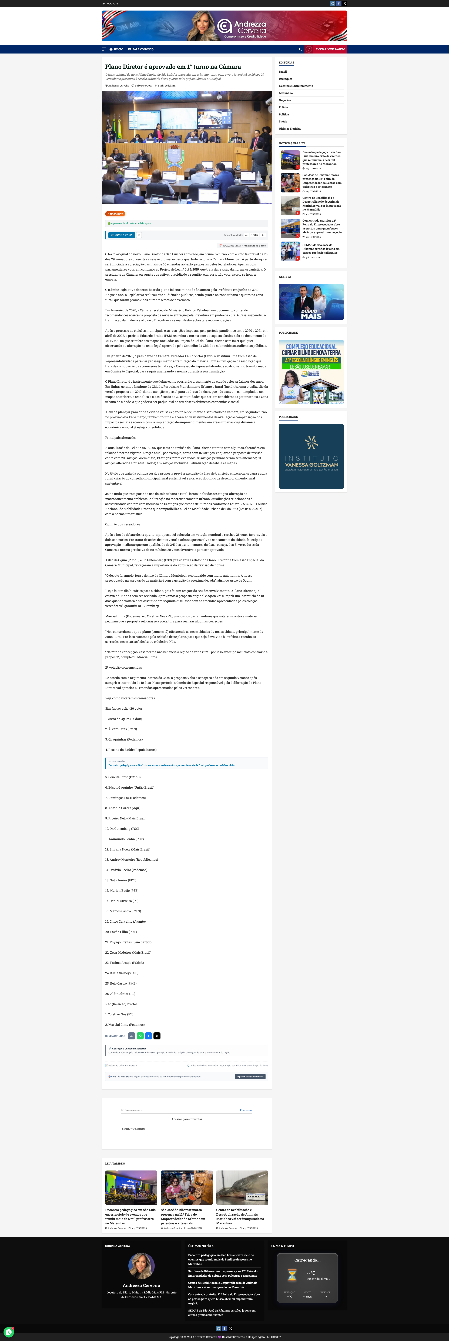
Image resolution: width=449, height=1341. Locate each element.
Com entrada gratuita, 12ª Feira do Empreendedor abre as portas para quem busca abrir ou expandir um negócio (290, 228)
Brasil (283, 72)
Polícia (283, 107)
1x (139, 235)
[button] (104, 49)
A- (246, 235)
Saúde (283, 121)
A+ (263, 235)
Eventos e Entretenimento (296, 86)
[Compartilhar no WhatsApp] (140, 1035)
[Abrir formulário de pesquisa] (300, 49)
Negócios (285, 100)
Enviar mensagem (330, 49)
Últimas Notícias (290, 129)
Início (118, 49)
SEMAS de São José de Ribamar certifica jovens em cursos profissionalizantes (290, 251)
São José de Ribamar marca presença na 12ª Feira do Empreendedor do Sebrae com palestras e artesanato (183, 1216)
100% (255, 235)
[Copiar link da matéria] (131, 1035)
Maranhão (116, 213)
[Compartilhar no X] (156, 1035)
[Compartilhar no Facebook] (148, 1035)
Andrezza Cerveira (118, 85)
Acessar (247, 1110)
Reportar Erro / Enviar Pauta (250, 1076)
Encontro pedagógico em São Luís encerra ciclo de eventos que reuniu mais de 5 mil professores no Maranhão (171, 765)
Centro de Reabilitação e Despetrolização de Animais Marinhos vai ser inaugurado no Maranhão (240, 1216)
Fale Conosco (143, 49)
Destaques (285, 79)
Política (284, 114)
